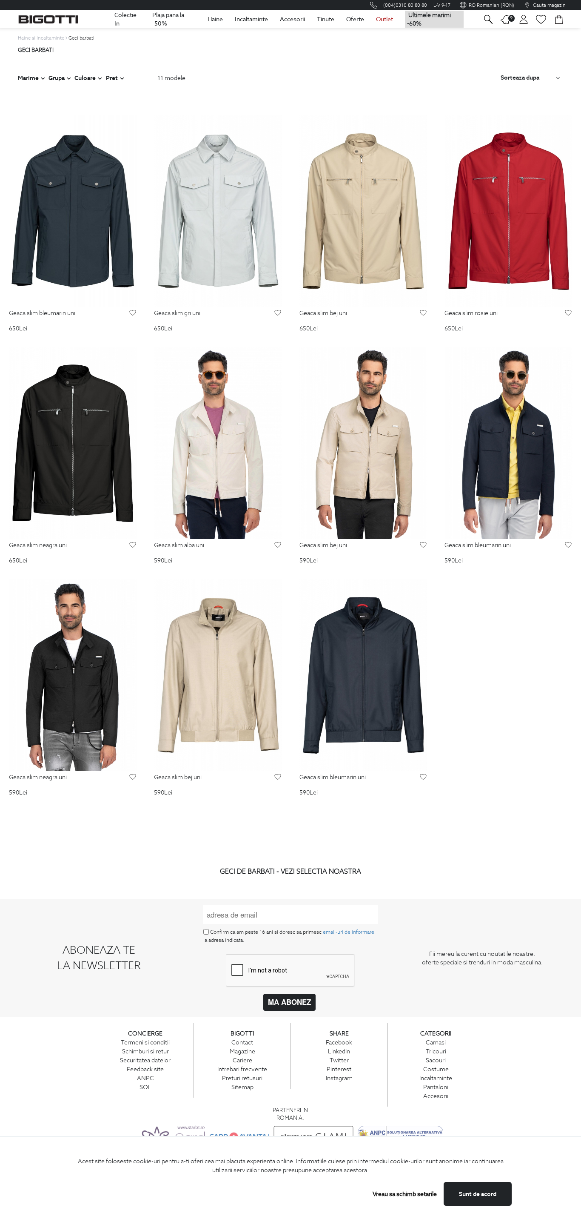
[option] (72, 211)
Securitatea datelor (145, 1060)
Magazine (242, 1051)
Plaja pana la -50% (168, 19)
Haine (215, 19)
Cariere (242, 1060)
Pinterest (339, 1069)
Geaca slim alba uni (179, 545)
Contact (242, 1042)
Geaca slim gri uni (177, 313)
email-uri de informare (348, 932)
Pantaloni (435, 1087)
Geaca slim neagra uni (38, 545)
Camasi (436, 1042)
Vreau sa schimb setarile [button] (405, 1194)
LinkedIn (339, 1051)
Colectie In (125, 19)
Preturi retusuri (242, 1078)
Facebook (339, 1042)
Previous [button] (13, 211)
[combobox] (530, 78)
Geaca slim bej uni (323, 313)
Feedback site (145, 1069)
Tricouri (436, 1051)
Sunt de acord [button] (477, 1194)
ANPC (145, 1078)
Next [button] (132, 211)
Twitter (339, 1060)
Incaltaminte (251, 19)
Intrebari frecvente (242, 1069)
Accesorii (292, 19)
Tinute (325, 19)
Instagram (339, 1078)
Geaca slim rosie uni (471, 313)
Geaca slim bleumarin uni (42, 313)
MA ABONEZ (289, 1002)
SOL (145, 1087)
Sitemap (242, 1087)
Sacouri (436, 1060)
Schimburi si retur (145, 1051)
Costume (436, 1069)
